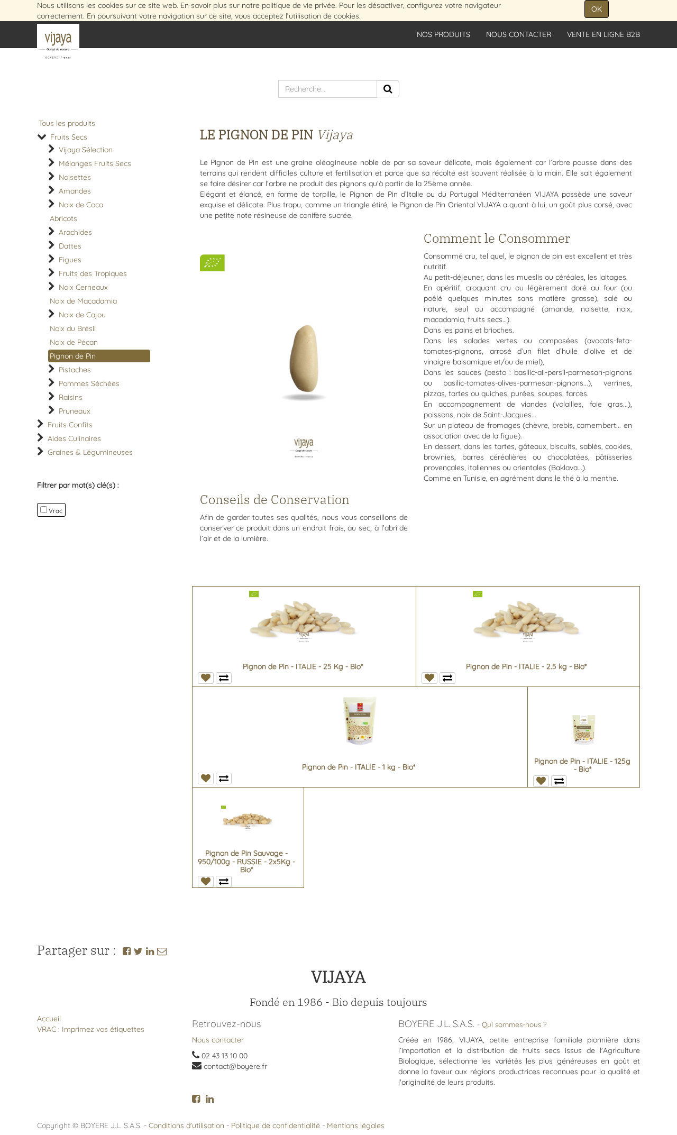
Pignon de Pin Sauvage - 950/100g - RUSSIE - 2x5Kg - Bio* (246, 861)
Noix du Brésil (73, 328)
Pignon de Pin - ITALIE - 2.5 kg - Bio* (526, 666)
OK (596, 9)
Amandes (75, 191)
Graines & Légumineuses (90, 452)
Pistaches (75, 369)
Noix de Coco (81, 204)
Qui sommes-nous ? (514, 1024)
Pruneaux (74, 411)
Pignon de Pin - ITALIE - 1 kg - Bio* (358, 767)
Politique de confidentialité (275, 1125)
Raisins (71, 397)
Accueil (49, 1018)
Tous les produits (67, 123)
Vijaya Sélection (86, 149)
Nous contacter (218, 1040)
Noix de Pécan (74, 342)
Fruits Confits (70, 424)
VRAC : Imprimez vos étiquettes (90, 1029)
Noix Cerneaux (83, 287)
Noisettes (75, 177)
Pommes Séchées (89, 383)
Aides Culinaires (74, 438)
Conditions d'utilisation (186, 1125)
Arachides (75, 232)
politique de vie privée (298, 5)
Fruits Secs (68, 137)
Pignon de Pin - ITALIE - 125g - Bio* (582, 765)
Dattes (70, 246)
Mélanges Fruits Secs (95, 163)
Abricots (63, 218)
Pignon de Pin (73, 356)
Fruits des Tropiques (93, 273)
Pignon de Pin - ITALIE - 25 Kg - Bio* (303, 666)
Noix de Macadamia (83, 301)
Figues (70, 259)
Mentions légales (356, 1125)
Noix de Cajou (82, 314)
